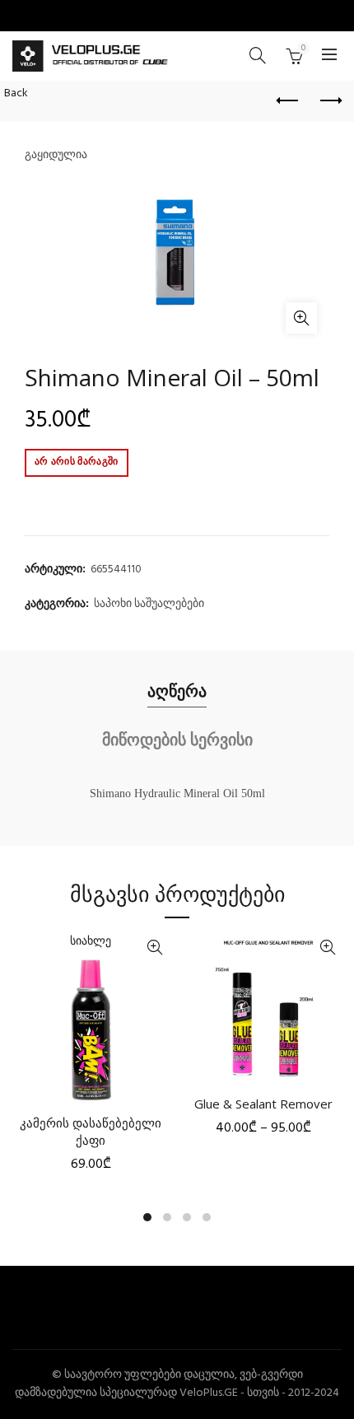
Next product (329, 101)
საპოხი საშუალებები (149, 604)
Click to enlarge (301, 318)
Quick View (154, 947)
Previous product (288, 101)
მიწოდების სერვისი (177, 739)
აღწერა (177, 690)
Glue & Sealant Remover (263, 1103)
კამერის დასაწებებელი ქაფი (90, 1131)
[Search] (258, 55)
